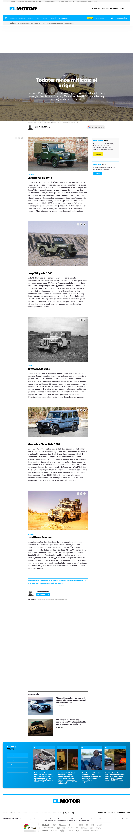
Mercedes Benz (59, 599)
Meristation (94, 830)
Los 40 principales (54, 825)
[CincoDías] (105, 9)
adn (92, 825)
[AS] (99, 9)
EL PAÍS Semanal (84, 828)
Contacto (53, 813)
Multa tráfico (20, 1)
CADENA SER (12, 775)
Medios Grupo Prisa (29, 831)
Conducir (30, 18)
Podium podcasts (62, 830)
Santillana (62, 825)
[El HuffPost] (114, 9)
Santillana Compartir (72, 825)
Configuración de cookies (27, 813)
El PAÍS (46, 825)
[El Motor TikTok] (70, 813)
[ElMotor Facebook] (63, 813)
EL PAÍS (10, 765)
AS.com (86, 825)
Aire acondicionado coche (50, 1)
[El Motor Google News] (73, 813)
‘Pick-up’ (13, 1)
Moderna (53, 830)
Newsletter (64, 18)
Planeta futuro (90, 828)
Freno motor (68, 1)
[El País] (94, 9)
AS (9, 770)
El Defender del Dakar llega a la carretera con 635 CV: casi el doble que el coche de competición (71, 722)
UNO (58, 828)
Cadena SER (80, 825)
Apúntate (98, 154)
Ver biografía (41, 594)
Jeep (47, 599)
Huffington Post (48, 828)
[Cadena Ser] (122, 9)
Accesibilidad (47, 813)
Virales (45, 18)
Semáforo (39, 1)
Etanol (95, 1)
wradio (63, 828)
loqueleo (86, 830)
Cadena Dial (77, 828)
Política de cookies (38, 813)
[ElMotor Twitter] (66, 813)
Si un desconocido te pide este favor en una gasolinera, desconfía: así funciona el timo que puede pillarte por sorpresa (91, 777)
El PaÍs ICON (70, 830)
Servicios (90, 18)
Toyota (65, 599)
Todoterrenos (41, 599)
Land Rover (51, 599)
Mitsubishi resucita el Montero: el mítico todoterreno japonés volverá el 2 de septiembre (71, 700)
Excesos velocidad (30, 1)
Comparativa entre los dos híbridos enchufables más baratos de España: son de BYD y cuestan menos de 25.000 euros (114, 776)
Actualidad (13, 18)
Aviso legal (6, 813)
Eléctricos (22, 18)
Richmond (44, 830)
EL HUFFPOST (12, 760)
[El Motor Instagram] (68, 813)
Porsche (90, 1)
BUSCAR (98, 173)
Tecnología (53, 18)
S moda (77, 830)
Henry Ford (61, 1)
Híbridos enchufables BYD (80, 1)
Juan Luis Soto (42, 126)
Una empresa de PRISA (29, 826)
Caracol (99, 825)
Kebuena (97, 828)
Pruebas (38, 18)
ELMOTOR (12, 755)
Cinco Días (70, 828)
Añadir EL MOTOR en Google (97, 127)
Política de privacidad (15, 813)
